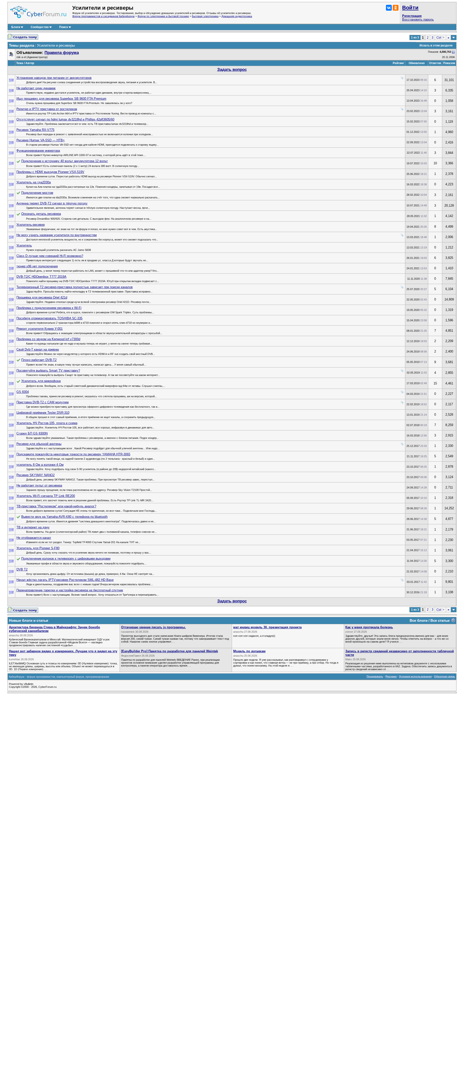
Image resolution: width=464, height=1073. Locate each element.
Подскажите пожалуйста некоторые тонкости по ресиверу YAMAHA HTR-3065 (73, 454)
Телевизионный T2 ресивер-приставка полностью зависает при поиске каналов (74, 287)
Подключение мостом (37, 193)
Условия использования (415, 676)
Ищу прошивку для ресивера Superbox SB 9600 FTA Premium (61, 98)
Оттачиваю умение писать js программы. (153, 627)
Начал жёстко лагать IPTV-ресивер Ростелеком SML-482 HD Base (65, 580)
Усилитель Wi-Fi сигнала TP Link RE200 (45, 496)
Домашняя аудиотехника (236, 16)
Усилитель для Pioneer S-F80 (37, 548)
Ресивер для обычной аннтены (38, 444)
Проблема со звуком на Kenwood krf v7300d (48, 339)
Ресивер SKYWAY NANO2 (35, 475)
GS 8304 (22, 392)
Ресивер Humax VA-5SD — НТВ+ (40, 140)
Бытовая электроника (205, 16)
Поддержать (375, 676)
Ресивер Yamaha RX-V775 (35, 130)
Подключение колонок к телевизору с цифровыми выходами (65, 558)
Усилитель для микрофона (41, 381)
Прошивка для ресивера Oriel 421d (41, 297)
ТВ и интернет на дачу (33, 527)
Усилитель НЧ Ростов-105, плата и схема (46, 423)
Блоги (15, 27)
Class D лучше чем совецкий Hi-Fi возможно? (49, 256)
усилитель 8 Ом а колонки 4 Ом (40, 464)
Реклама (391, 676)
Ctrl (440, 37)
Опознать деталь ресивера (41, 214)
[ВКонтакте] (389, 8)
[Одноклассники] (396, 8)
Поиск (63, 27)
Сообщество (40, 27)
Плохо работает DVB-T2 (39, 360)
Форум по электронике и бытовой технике (163, 16)
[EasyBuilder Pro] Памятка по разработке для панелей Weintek (169, 651)
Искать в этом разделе (436, 45)
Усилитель (24, 245)
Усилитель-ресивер (30, 224)
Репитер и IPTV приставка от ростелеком (46, 109)
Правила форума (61, 52)
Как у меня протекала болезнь (369, 627)
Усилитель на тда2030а (33, 182)
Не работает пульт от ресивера (39, 485)
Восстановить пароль (418, 19)
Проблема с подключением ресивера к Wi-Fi (48, 308)
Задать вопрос (232, 69)
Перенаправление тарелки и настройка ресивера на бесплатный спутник (69, 590)
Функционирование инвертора (38, 150)
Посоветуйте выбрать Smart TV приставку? (48, 370)
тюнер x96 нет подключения (37, 266)
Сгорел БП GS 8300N (32, 433)
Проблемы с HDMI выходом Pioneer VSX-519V (50, 172)
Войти (410, 8)
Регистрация (412, 16)
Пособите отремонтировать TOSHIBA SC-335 (49, 318)
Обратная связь (444, 676)
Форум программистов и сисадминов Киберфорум (103, 16)
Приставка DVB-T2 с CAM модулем (42, 402)
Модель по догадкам (249, 651)
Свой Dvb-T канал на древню (37, 349)
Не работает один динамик (36, 88)
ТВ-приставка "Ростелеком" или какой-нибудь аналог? (56, 506)
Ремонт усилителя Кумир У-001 (39, 328)
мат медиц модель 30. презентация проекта (267, 627)
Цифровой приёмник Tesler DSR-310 (42, 412)
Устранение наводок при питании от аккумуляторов (54, 78)
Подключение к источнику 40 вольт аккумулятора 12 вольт (64, 161)
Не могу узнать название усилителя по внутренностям (56, 235)
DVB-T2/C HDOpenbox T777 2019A (41, 276)
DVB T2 (22, 569)
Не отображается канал (33, 538)
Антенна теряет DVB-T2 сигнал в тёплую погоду (51, 203)
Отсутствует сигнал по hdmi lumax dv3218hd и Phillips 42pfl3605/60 (65, 119)
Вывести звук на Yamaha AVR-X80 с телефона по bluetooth (64, 516)
